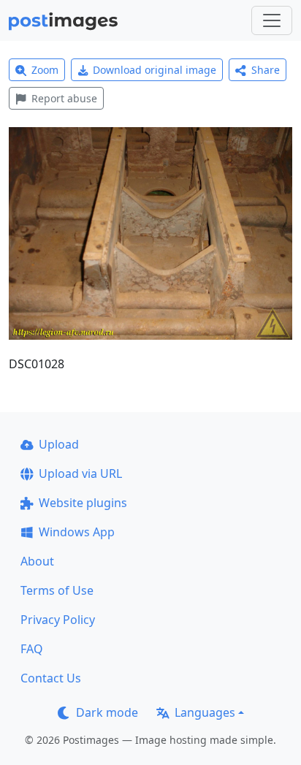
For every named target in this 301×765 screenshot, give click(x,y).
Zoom (44, 70)
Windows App (77, 532)
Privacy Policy (57, 620)
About (37, 561)
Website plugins (83, 503)
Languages (205, 712)
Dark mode (107, 712)
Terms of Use (57, 590)
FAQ (31, 649)
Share (265, 70)
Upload (59, 444)
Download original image (154, 70)
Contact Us (50, 678)
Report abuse (64, 98)
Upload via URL (80, 473)
